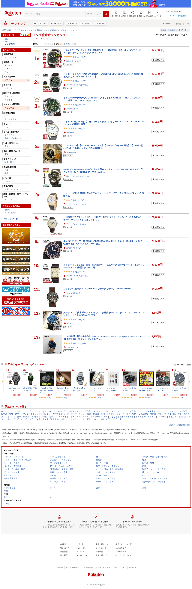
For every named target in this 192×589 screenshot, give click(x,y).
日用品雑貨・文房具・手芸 (150, 414)
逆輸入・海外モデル (13, 138)
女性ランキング (72, 23)
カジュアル (9, 108)
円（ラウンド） (11, 57)
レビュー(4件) (79, 200)
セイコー (8, 127)
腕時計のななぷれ (72, 109)
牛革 (6, 154)
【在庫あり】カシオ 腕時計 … (79, 389)
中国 (6, 173)
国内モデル (9, 135)
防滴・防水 (9, 162)
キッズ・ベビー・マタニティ (33, 419)
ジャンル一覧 (166, 23)
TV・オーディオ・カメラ (74, 414)
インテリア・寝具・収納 (125, 414)
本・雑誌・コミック (65, 419)
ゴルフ (51, 419)
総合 (7, 39)
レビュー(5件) (79, 272)
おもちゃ (113, 416)
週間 (68, 44)
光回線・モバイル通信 (102, 414)
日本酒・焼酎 (7, 414)
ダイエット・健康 (13, 416)
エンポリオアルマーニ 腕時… (162, 389)
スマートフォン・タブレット (27, 414)
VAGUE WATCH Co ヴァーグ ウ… (113, 389)
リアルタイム (86, 23)
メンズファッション (33, 411)
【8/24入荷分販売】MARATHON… (46, 390)
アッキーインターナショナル (76, 204)
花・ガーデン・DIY (98, 416)
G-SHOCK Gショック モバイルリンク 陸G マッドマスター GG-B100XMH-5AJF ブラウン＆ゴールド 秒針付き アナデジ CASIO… (103, 170)
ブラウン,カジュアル (69, 30)
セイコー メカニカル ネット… (96, 389)
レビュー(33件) (79, 128)
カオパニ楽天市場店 (73, 293)
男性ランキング (57, 23)
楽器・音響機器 (126, 416)
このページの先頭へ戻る (180, 425)
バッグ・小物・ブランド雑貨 (61, 411)
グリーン (8, 72)
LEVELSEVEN (71, 152)
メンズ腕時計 (51, 30)
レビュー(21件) (79, 57)
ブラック (8, 69)
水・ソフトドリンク (164, 411)
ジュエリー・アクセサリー (117, 411)
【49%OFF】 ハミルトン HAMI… (62, 390)
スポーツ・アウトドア (78, 416)
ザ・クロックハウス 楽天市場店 (77, 85)
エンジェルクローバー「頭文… (145, 389)
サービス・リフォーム (86, 419)
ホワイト (8, 65)
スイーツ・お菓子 (145, 411)
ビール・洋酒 (181, 411)
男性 (6, 146)
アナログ (8, 88)
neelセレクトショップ (73, 61)
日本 (6, 170)
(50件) (49, 398)
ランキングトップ (40, 23)
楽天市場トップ (9, 30)
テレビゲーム (149, 416)
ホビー (138, 416)
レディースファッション (12, 411)
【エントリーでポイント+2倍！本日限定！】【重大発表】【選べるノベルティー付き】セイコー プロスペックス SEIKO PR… (102, 51)
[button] (124, 14)
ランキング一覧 (11, 219)
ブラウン (8, 80)
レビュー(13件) (79, 81)
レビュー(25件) (79, 319)
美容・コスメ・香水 (57, 416)
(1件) (65, 398)
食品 (134, 411)
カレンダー (9, 200)
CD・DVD (162, 416)
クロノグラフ (10, 119)
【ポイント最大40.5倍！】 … (129, 389)
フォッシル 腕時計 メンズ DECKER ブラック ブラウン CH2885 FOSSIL (97, 288)
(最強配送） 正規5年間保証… (30, 389)
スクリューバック (12, 189)
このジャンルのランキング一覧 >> (175, 30)
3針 (6, 116)
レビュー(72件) (79, 105)
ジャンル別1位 (100, 23)
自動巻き (8, 99)
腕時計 (40, 30)
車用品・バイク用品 (177, 416)
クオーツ (8, 96)
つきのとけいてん (72, 347)
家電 (89, 414)
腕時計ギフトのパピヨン (74, 248)
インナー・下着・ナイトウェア (90, 411)
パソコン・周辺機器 (51, 414)
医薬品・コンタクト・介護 (35, 416)
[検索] (106, 14)
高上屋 (68, 323)
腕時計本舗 (70, 132)
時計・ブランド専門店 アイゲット (77, 176)
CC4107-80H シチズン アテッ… (14, 389)
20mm (7, 181)
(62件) (181, 398)
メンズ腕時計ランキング (49, 35)
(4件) (148, 398)
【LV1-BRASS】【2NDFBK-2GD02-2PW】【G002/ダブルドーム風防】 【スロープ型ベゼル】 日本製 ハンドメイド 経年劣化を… (103, 146)
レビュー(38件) (79, 343)
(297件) (99, 398)
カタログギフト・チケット (110, 419)
